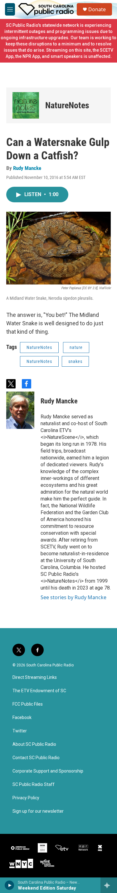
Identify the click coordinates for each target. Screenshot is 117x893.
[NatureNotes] (25, 105)
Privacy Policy (25, 798)
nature (76, 347)
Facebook (22, 717)
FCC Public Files (27, 704)
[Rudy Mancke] (20, 410)
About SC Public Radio (34, 744)
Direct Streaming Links (34, 677)
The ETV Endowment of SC (39, 691)
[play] (9, 885)
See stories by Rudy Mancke (73, 597)
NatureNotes (67, 105)
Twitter (19, 731)
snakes (75, 361)
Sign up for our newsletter (38, 811)
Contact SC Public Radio (36, 757)
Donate (97, 9)
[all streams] (108, 885)
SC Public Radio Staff (33, 784)
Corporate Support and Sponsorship (47, 771)
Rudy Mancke (27, 168)
